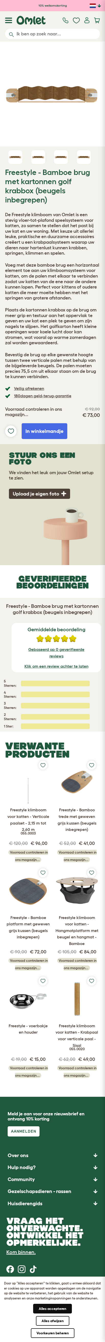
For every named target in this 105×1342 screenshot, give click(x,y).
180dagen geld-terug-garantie (42, 395)
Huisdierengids (25, 1203)
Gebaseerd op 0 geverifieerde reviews (56, 652)
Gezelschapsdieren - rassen (39, 1191)
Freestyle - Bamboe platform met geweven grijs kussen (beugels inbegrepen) (28, 927)
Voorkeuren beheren (52, 1333)
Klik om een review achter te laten (56, 666)
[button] (52, 1203)
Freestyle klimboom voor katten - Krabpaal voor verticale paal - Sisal (77, 1037)
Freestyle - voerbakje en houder (28, 1029)
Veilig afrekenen (29, 388)
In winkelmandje (44, 431)
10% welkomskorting (52, 5)
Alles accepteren (52, 1309)
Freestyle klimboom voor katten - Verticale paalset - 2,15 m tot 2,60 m (28, 821)
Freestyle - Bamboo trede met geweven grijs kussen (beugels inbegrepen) (77, 819)
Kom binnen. (21, 1252)
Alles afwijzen (53, 1321)
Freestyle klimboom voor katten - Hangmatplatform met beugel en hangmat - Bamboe (77, 930)
